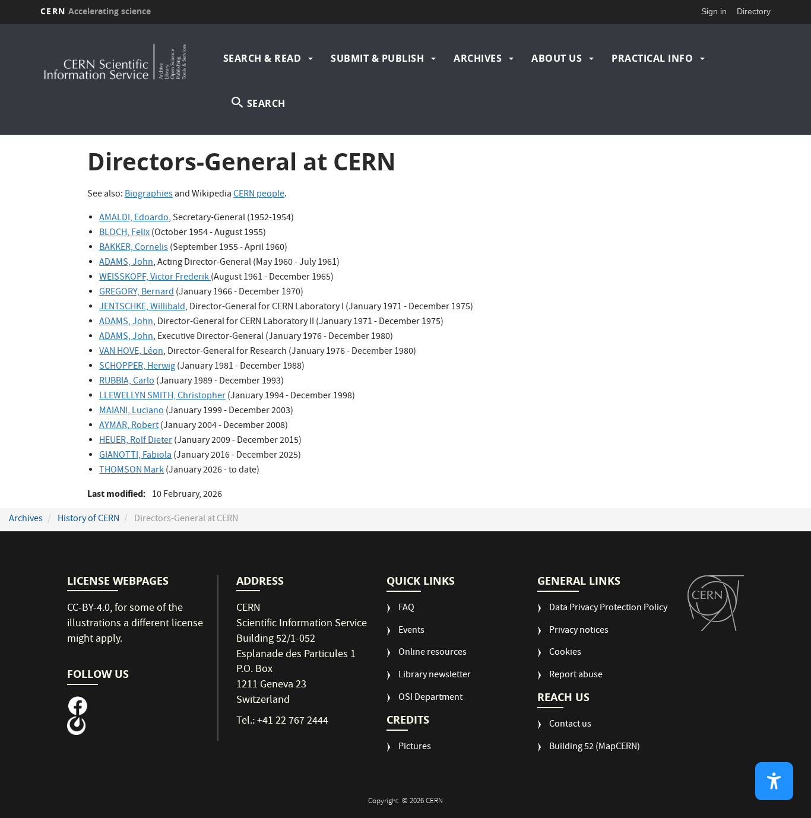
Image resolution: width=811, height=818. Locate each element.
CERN (95, 11)
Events (411, 631)
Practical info (652, 58)
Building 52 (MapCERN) (594, 747)
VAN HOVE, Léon (131, 352)
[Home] (128, 58)
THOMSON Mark (131, 471)
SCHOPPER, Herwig (137, 367)
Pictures (414, 747)
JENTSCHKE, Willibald (142, 307)
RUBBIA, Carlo (126, 382)
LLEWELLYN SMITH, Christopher (162, 396)
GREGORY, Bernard (136, 293)
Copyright (384, 801)
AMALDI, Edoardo (134, 218)
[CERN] (716, 603)
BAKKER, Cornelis (133, 248)
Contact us (570, 725)
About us (556, 58)
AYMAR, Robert (129, 426)
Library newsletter (434, 676)
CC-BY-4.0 (88, 609)
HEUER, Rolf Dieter (135, 441)
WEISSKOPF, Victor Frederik (155, 278)
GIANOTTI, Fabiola (135, 456)
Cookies (565, 653)
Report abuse (576, 676)
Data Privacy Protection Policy (608, 609)
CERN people (258, 195)
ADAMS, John (126, 263)
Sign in (714, 11)
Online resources (432, 653)
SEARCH (266, 103)
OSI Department (430, 698)
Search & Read (262, 58)
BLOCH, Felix (124, 233)
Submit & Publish (377, 58)
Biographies (149, 195)
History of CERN (88, 519)
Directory (754, 11)
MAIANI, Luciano (131, 411)
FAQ (406, 609)
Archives (478, 58)
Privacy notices (579, 631)
